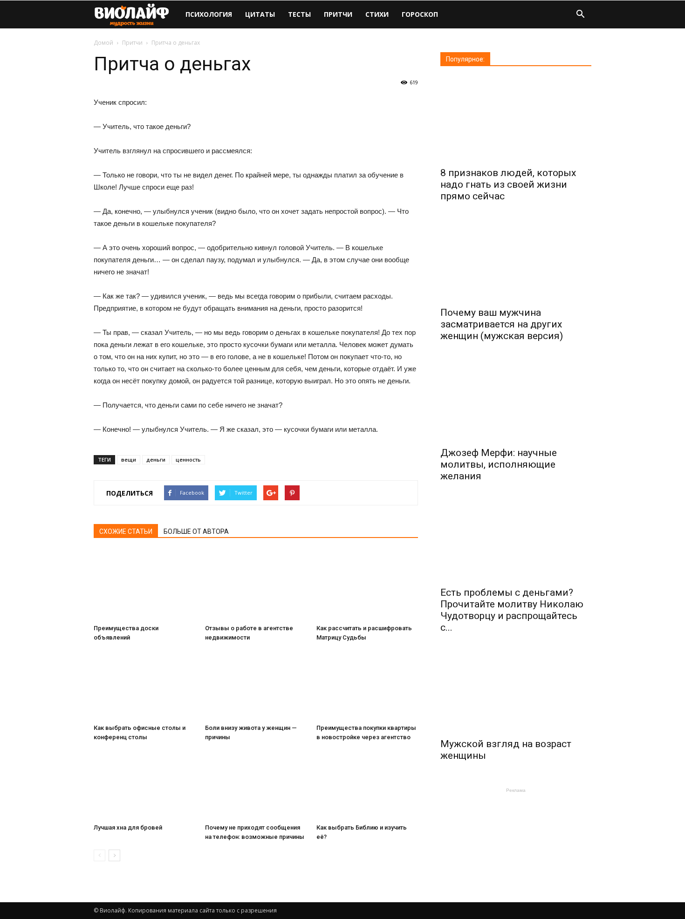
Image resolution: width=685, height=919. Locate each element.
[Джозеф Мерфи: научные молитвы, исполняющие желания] (515, 399)
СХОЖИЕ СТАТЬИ (125, 531)
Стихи (377, 14)
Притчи (338, 14)
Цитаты (260, 14)
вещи (128, 459)
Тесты (299, 14)
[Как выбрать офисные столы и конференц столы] (144, 685)
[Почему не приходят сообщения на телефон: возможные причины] (256, 785)
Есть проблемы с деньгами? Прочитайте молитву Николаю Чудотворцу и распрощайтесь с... (511, 610)
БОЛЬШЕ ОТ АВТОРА (196, 531)
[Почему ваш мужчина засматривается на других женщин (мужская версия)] (515, 259)
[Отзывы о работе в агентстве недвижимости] (256, 585)
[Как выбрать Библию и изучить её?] (367, 785)
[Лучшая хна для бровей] (144, 785)
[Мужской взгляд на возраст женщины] (515, 690)
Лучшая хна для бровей (128, 827)
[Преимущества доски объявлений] (144, 585)
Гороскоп (420, 14)
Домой (103, 43)
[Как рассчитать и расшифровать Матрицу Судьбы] (367, 585)
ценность (188, 459)
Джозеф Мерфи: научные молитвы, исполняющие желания (498, 464)
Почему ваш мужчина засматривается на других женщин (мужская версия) (501, 324)
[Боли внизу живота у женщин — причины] (256, 685)
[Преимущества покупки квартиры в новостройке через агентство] (367, 685)
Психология (208, 14)
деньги (155, 459)
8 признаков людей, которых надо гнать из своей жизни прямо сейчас (508, 184)
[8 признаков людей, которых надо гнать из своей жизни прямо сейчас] (515, 119)
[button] (580, 15)
